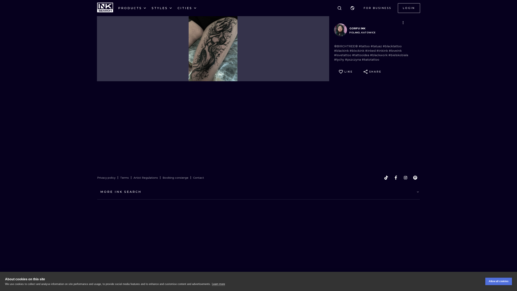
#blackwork (379, 55)
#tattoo (365, 46)
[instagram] (405, 177)
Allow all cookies (499, 281)
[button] (352, 8)
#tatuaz (377, 46)
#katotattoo (370, 59)
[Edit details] (403, 22)
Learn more (218, 284)
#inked (370, 51)
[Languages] (352, 8)
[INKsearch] (105, 8)
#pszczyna (353, 59)
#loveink (395, 51)
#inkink (382, 51)
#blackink (342, 51)
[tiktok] (386, 177)
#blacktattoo (392, 46)
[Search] (339, 8)
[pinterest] (415, 177)
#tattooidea (361, 55)
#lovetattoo (343, 55)
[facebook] (396, 177)
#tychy (339, 59)
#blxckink (357, 51)
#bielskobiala (398, 55)
